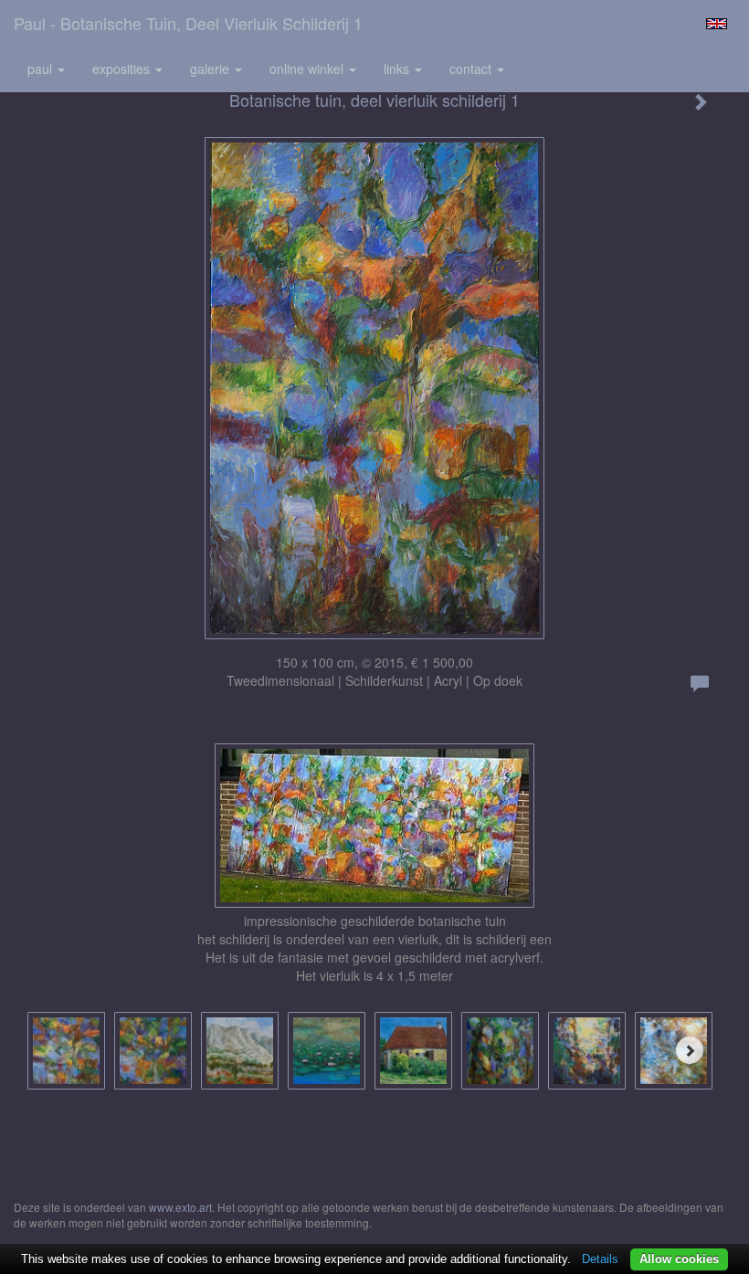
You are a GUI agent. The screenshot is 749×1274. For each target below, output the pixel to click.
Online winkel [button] (308, 68)
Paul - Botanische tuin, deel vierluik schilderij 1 (188, 23)
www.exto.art (180, 1207)
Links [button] (398, 68)
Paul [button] (41, 68)
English (716, 23)
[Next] (689, 1050)
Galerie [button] (211, 68)
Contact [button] (472, 68)
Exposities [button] (122, 68)
